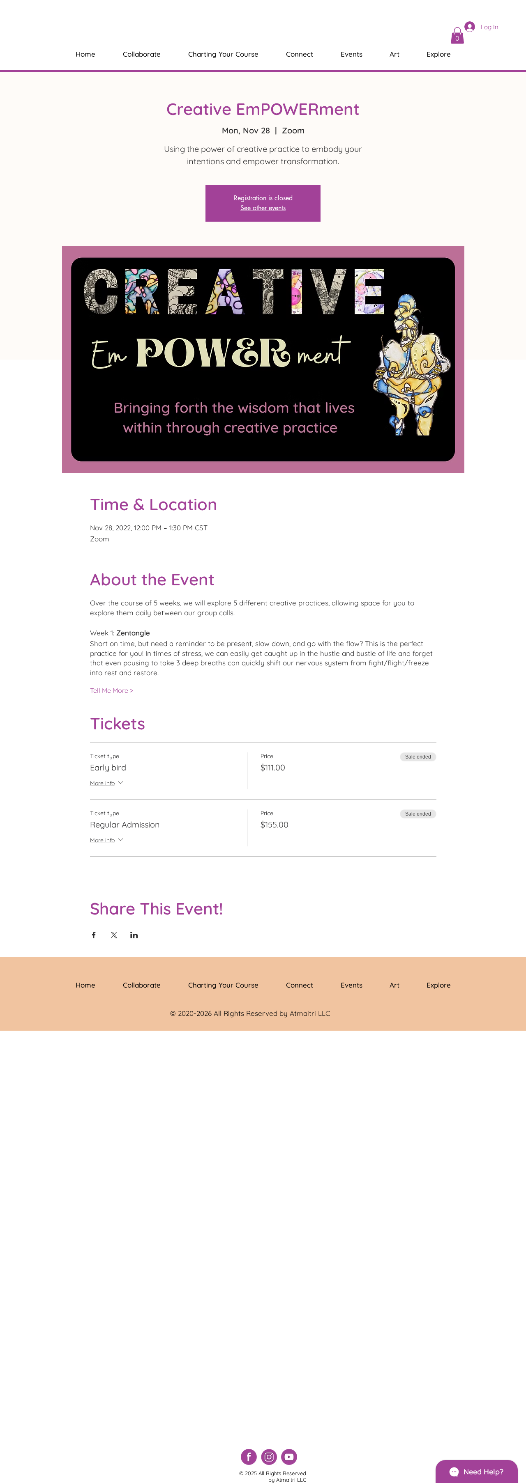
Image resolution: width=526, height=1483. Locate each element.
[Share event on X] (114, 935)
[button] (457, 35)
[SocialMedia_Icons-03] (249, 1457)
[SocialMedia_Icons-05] (289, 1457)
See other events (263, 208)
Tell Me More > (111, 690)
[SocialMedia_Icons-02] (269, 1457)
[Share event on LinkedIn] (134, 935)
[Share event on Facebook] (94, 935)
